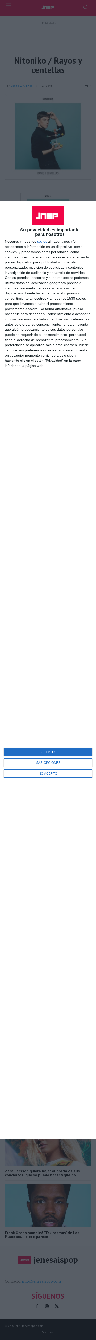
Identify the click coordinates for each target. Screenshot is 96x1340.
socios (42, 241)
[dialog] (48, 670)
